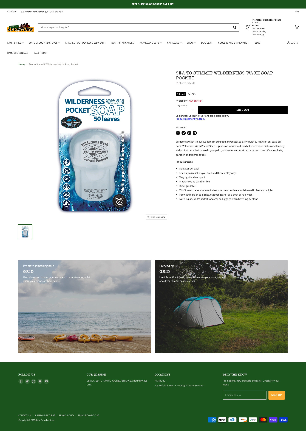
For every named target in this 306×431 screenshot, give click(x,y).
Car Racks (173, 43)
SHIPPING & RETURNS (45, 415)
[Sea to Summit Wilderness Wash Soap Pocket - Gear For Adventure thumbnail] (25, 232)
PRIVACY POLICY (66, 415)
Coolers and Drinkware (232, 43)
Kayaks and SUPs (150, 43)
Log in (294, 43)
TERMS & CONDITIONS (88, 415)
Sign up (276, 395)
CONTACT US (24, 415)
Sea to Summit (187, 83)
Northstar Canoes (122, 43)
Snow (190, 43)
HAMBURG (12, 12)
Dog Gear (206, 43)
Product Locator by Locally (190, 119)
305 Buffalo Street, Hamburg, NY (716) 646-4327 (42, 12)
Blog (297, 12)
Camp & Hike (14, 43)
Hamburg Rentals (17, 53)
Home (21, 64)
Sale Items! (40, 53)
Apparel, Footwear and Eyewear (84, 43)
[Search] (234, 27)
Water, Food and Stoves (43, 43)
